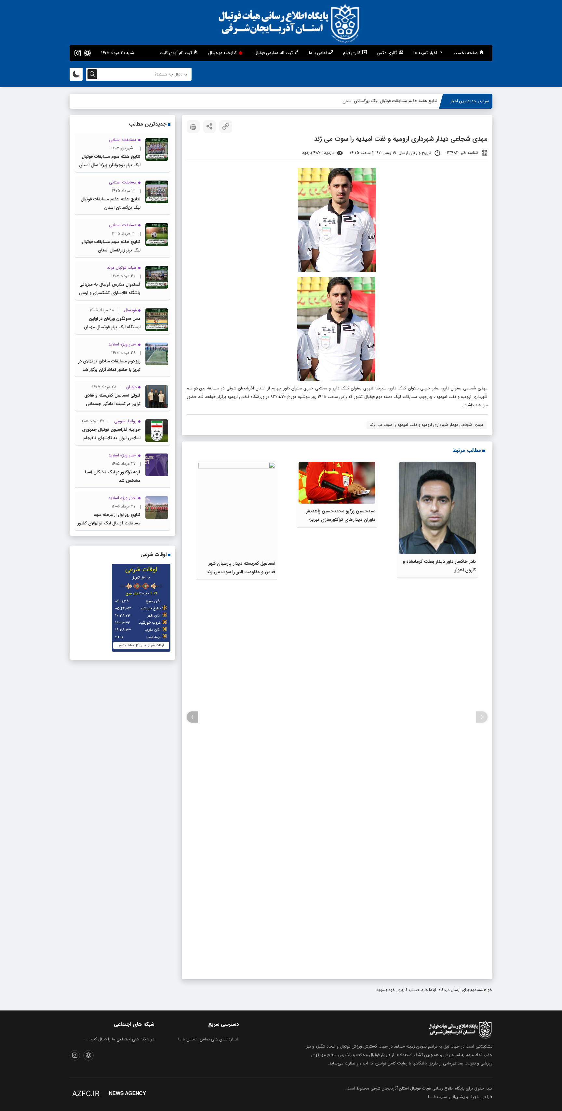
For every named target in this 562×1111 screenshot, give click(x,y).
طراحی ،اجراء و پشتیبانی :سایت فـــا (460, 1096)
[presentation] (482, 717)
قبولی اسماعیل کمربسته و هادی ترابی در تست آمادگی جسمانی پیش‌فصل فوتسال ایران (112, 404)
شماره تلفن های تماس (219, 1039)
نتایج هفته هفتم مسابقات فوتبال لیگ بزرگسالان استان (389, 101)
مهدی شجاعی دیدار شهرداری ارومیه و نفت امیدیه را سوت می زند (426, 424)
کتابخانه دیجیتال (222, 52)
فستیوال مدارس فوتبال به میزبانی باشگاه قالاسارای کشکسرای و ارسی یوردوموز (109, 293)
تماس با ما (187, 1039)
